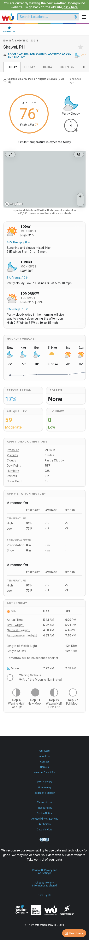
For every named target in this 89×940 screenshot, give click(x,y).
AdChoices (44, 824)
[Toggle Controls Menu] (78, 154)
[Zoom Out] (80, 203)
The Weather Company (22, 910)
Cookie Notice (44, 813)
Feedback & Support (44, 792)
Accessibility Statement (44, 818)
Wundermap (44, 787)
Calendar (67, 67)
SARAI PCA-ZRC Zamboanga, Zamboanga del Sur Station (39, 55)
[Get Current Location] (75, 17)
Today (12, 67)
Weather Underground (50, 910)
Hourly (29, 67)
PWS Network (44, 782)
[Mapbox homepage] (14, 203)
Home (8, 17)
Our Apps (44, 750)
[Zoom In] (80, 196)
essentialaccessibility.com (44, 839)
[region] (44, 179)
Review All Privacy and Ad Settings (44, 872)
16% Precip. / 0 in (18, 242)
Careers (44, 767)
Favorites (9, 31)
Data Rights (44, 895)
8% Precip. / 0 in (17, 278)
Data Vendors (44, 829)
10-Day (47, 67)
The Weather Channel (36, 910)
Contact (44, 761)
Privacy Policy (44, 807)
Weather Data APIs (44, 772)
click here (71, 7)
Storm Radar (67, 910)
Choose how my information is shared (44, 884)
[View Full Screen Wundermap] (10, 154)
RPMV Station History (26, 493)
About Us (44, 756)
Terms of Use (44, 802)
